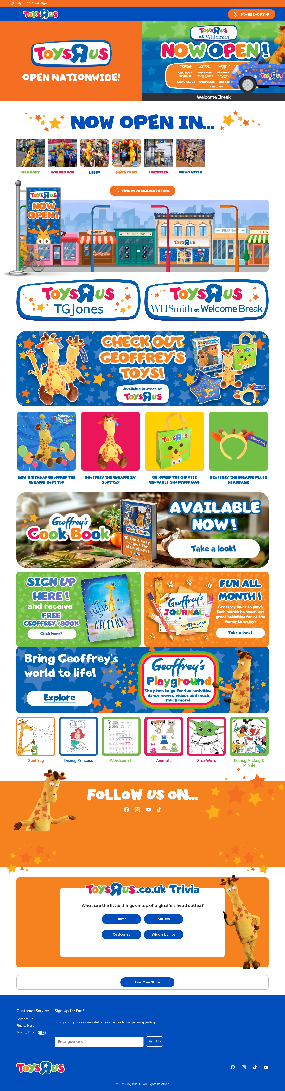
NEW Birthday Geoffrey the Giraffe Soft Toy (46, 480)
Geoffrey (36, 761)
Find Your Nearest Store (146, 190)
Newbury (30, 172)
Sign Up (154, 1041)
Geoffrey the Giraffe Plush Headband (238, 480)
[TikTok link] (159, 810)
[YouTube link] (148, 810)
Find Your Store (147, 982)
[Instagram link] (137, 810)
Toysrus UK (134, 1084)
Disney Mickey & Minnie (249, 763)
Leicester (158, 172)
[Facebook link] (126, 810)
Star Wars (206, 761)
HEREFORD (126, 172)
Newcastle (190, 172)
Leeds (94, 172)
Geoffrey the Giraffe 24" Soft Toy (110, 480)
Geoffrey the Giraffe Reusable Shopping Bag (174, 480)
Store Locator (254, 14)
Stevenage (62, 172)
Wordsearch (121, 761)
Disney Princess (78, 761)
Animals (164, 761)
